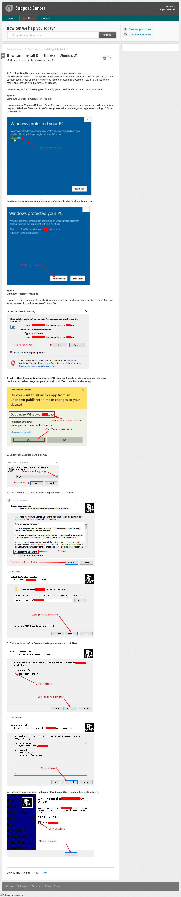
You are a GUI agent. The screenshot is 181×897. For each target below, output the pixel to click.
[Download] (84, 416)
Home (10, 18)
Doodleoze (33, 49)
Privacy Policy (52, 886)
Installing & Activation (56, 49)
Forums (46, 18)
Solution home (15, 49)
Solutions (28, 18)
